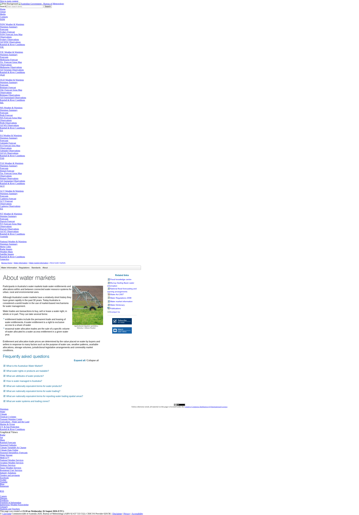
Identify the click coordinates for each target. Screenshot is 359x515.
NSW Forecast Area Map (11, 34)
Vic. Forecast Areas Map (11, 62)
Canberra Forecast (8, 198)
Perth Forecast (6, 115)
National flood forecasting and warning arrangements (122, 290)
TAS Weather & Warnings (11, 163)
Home (2, 9)
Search (3, 6)
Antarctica (4, 259)
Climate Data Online (9, 450)
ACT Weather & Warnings (12, 191)
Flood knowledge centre (120, 279)
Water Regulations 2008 (120, 298)
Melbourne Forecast (9, 60)
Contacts (4, 17)
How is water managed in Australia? (24, 381)
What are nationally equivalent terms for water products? (34, 386)
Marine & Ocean (7, 424)
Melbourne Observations (11, 67)
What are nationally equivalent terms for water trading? (33, 391)
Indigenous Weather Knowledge (14, 504)
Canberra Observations (10, 206)
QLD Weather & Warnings (12, 80)
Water (2, 411)
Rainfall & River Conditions (12, 44)
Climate (3, 414)
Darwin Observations (9, 229)
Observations (6, 37)
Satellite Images (7, 254)
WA (2, 102)
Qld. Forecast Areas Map (11, 90)
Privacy (127, 513)
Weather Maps (6, 251)
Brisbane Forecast (8, 87)
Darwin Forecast (7, 221)
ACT (2, 186)
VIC (2, 47)
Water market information (38, 263)
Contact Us (115, 312)
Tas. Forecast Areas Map (11, 173)
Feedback (4, 500)
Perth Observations (8, 123)
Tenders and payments (10, 475)
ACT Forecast (6, 201)
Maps (2, 440)
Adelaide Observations (10, 150)
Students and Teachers (10, 509)
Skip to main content (9, 1)
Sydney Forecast (7, 32)
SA (1, 130)
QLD (2, 75)
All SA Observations (9, 153)
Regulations (24, 267)
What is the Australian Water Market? (24, 366)
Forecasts (4, 29)
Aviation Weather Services (11, 463)
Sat (1, 437)
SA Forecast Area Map (10, 145)
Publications (115, 308)
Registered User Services (11, 470)
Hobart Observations (9, 178)
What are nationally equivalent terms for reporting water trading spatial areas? (44, 396)
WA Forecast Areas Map (11, 118)
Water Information (20, 263)
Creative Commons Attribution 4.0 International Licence (206, 407)
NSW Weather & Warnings (12, 24)
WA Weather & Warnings (11, 108)
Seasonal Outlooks (8, 445)
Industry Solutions (8, 473)
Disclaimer (117, 513)
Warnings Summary (9, 27)
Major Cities (5, 246)
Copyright (6, 513)
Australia (4, 236)
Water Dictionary (117, 305)
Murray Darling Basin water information (120, 284)
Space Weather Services (10, 468)
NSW (2, 19)
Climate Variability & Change (13, 447)
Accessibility (137, 513)
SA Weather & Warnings (11, 135)
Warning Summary (8, 216)
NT (1, 209)
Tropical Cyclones (8, 417)
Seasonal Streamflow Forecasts (13, 452)
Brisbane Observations (10, 95)
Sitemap (3, 498)
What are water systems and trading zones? (28, 401)
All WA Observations (9, 125)
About (3, 12)
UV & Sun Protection (9, 427)
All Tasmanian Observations (12, 181)
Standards (36, 267)
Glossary (4, 507)
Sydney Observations (9, 39)
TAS (2, 158)
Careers (3, 496)
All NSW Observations (10, 42)
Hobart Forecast (7, 171)
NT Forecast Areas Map (10, 224)
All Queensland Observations (13, 97)
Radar (2, 435)
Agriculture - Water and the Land (14, 422)
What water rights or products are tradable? (27, 371)
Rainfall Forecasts (8, 442)
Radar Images (6, 249)
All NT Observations (9, 231)
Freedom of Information (10, 502)
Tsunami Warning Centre (11, 419)
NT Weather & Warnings (11, 214)
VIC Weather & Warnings (11, 52)
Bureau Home (6, 263)
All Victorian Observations (12, 70)
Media (3, 14)
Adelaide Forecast (8, 143)
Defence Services (7, 465)
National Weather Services (11, 460)
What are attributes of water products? (25, 376)
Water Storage (6, 455)
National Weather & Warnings (13, 241)
